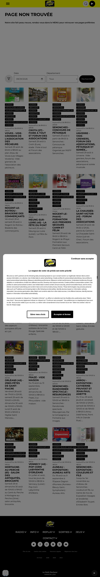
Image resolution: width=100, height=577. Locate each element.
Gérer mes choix (37, 314)
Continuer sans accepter (82, 258)
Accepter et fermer (62, 314)
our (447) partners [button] (18, 276)
